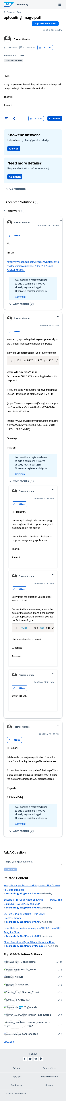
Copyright (16, 1076)
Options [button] (60, 24)
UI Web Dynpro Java (13, 61)
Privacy (16, 1068)
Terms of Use (49, 1068)
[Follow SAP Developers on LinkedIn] (41, 1058)
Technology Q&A (13, 12)
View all (8, 1042)
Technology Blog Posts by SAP (23, 893)
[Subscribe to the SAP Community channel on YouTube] (36, 1058)
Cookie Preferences (16, 1093)
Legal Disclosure (49, 1076)
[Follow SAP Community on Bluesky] (30, 1058)
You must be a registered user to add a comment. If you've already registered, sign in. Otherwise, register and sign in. (31, 285)
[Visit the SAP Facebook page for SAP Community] (24, 1058)
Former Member (22, 39)
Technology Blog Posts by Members (26, 946)
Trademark (16, 1085)
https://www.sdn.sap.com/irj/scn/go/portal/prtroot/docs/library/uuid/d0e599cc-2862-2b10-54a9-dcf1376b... (33, 266)
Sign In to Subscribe (45, 23)
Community (22, 4)
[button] (40, 47)
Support (49, 1085)
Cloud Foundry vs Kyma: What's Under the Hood (29, 942)
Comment (55, 118)
